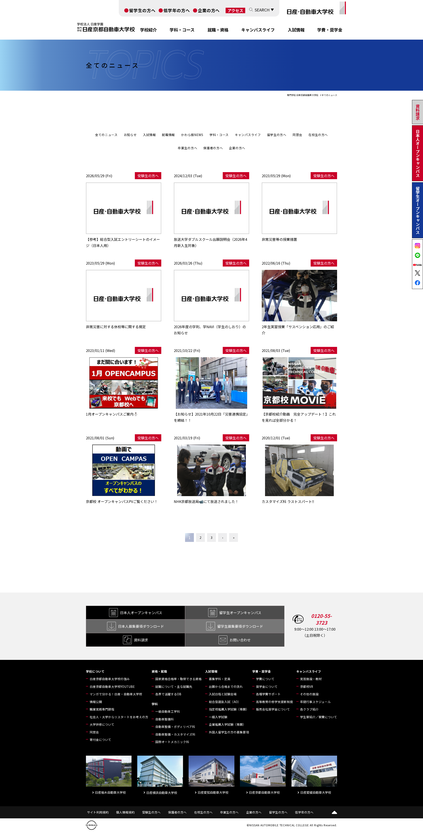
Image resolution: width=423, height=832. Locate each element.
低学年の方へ (176, 10)
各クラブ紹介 (309, 709)
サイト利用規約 (98, 812)
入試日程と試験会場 (223, 694)
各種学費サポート (268, 694)
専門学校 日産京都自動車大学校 (302, 95)
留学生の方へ (142, 10)
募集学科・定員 (219, 679)
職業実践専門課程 (102, 709)
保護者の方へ (213, 148)
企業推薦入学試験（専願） (227, 724)
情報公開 (96, 701)
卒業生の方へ (187, 148)
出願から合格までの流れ (226, 686)
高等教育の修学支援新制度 (274, 701)
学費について (265, 679)
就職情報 (168, 135)
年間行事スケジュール (315, 701)
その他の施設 (309, 694)
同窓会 (297, 135)
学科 (155, 704)
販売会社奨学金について (273, 709)
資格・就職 (159, 671)
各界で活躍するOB (168, 694)
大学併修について (102, 724)
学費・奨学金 (329, 30)
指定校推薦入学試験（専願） (229, 709)
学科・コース (182, 30)
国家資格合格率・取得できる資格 (178, 679)
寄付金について (100, 739)
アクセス (235, 10)
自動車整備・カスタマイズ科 (175, 734)
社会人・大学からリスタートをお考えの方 (119, 717)
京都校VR (306, 686)
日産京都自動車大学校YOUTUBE (112, 686)
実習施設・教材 (311, 679)
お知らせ (130, 135)
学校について (95, 671)
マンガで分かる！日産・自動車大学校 (116, 694)
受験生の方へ (151, 812)
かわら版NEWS (192, 135)
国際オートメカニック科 (172, 742)
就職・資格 (218, 30)
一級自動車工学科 (167, 711)
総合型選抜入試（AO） (225, 701)
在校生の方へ (318, 135)
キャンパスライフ (258, 30)
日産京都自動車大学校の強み (110, 679)
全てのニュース (106, 135)
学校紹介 (148, 30)
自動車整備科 (164, 719)
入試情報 (296, 30)
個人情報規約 (125, 812)
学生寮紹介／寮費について (318, 717)
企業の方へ (209, 10)
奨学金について (267, 686)
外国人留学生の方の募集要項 (229, 732)
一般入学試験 (218, 717)
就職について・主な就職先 (173, 686)
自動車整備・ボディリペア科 (175, 726)
